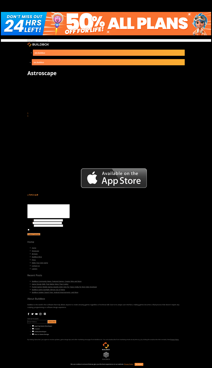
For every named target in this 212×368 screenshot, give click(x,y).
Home (34, 248)
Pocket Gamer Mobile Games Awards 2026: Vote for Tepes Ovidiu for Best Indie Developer (64, 287)
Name (30, 220)
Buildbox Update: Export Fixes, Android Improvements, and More (55, 292)
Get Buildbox (40, 53)
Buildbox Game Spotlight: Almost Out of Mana (48, 290)
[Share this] (29, 195)
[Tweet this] (31, 195)
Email (30, 223)
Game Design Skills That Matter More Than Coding (50, 284)
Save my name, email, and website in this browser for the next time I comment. (60, 230)
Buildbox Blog (37, 257)
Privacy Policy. (174, 339)
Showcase (35, 251)
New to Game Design (41, 334)
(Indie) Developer (40, 332)
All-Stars (35, 254)
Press (34, 260)
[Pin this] (37, 195)
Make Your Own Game (40, 263)
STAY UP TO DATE (32, 319)
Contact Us (36, 266)
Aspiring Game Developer (43, 326)
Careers (34, 269)
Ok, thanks (139, 364)
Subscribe (51, 322)
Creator (37, 329)
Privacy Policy (128, 364)
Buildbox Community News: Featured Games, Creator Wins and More (56, 281)
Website (30, 225)
